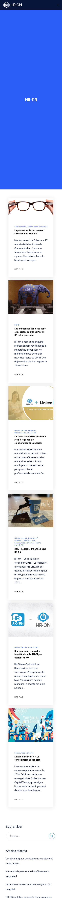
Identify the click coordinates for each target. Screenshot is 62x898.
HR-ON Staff (33, 538)
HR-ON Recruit (20, 430)
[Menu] (57, 5)
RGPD (17, 325)
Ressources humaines (37, 227)
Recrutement (20, 227)
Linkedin (32, 430)
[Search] (52, 836)
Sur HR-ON (31, 433)
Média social (20, 433)
